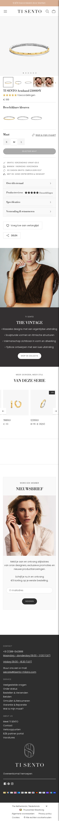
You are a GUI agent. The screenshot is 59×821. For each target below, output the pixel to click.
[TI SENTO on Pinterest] (8, 784)
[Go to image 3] (28, 82)
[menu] (29, 806)
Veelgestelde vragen (14, 684)
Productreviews (29, 192)
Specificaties (13, 202)
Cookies (16, 817)
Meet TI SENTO (10, 721)
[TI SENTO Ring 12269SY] (43, 402)
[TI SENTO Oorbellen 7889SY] (16, 402)
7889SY (7, 420)
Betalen (7, 696)
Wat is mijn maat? (46, 135)
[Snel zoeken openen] (47, 11)
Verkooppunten (12, 729)
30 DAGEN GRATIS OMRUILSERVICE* (24, 170)
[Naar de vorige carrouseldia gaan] (3, 411)
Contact (7, 725)
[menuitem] (33, 810)
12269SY (35, 420)
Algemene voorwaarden (23, 813)
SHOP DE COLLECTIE (29, 356)
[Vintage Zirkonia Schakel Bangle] (36, 117)
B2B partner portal (13, 733)
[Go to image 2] (18, 82)
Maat (6, 134)
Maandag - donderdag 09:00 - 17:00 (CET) (26, 655)
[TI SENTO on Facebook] (5, 784)
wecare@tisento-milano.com (19, 672)
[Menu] (5, 11)
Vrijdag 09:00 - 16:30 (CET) (17, 661)
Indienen (29, 601)
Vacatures (9, 737)
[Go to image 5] (48, 82)
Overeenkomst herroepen (17, 773)
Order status (10, 688)
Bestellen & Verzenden (15, 692)
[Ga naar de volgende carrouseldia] (56, 411)
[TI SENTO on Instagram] (12, 784)
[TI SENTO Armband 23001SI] (23, 117)
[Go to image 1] (8, 82)
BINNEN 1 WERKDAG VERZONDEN (22, 166)
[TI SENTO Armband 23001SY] (9, 117)
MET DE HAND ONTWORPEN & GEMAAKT (26, 174)
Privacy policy (45, 813)
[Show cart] (53, 11)
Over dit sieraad (14, 183)
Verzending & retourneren (20, 211)
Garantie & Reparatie (15, 704)
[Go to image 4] (38, 82)
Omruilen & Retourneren (16, 700)
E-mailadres (15, 585)
